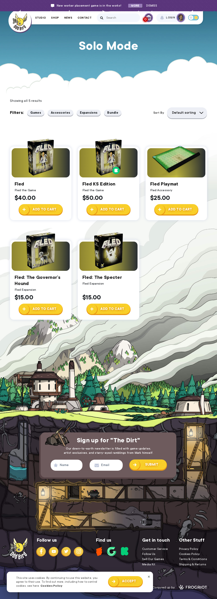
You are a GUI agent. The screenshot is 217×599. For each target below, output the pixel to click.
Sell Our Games (153, 559)
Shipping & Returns (192, 564)
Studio (40, 17)
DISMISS (151, 5)
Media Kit (149, 564)
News (68, 17)
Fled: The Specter (102, 277)
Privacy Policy (188, 549)
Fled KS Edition (98, 184)
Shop (55, 17)
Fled (19, 184)
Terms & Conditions (193, 559)
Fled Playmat (164, 184)
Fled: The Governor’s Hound (37, 280)
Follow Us (149, 554)
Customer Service (155, 549)
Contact (85, 17)
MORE (135, 5)
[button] (40, 209)
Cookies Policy (51, 585)
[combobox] (187, 112)
